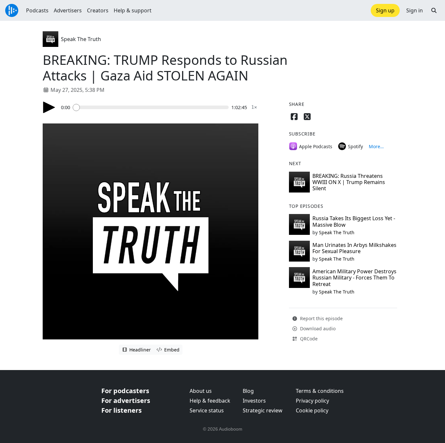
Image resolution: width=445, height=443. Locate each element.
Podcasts (37, 10)
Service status (207, 410)
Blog (248, 390)
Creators (97, 10)
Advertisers (68, 10)
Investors (254, 400)
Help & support (132, 10)
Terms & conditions (320, 390)
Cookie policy (312, 410)
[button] (434, 10)
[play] (49, 107)
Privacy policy (312, 400)
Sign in (414, 10)
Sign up (385, 10)
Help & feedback (210, 400)
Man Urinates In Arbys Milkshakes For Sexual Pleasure (354, 248)
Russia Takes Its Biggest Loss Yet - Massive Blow (353, 221)
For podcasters (125, 390)
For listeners (121, 410)
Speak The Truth (81, 39)
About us (201, 390)
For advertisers (125, 400)
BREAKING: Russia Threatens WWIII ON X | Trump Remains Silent (348, 182)
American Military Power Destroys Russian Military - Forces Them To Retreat (354, 277)
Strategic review (262, 410)
